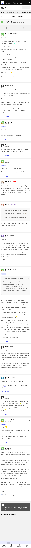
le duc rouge (8, 448)
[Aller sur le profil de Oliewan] (2, 205)
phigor (7, 235)
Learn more (3, 3)
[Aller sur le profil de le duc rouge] (2, 448)
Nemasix (7, 377)
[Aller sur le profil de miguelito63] (2, 22)
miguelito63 (9, 21)
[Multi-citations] (2, 80)
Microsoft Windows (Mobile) (17, 22)
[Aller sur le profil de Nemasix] (2, 378)
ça (22, 381)
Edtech (7, 181)
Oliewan (7, 204)
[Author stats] (29, 34)
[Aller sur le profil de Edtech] (2, 182)
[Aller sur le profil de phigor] (2, 236)
